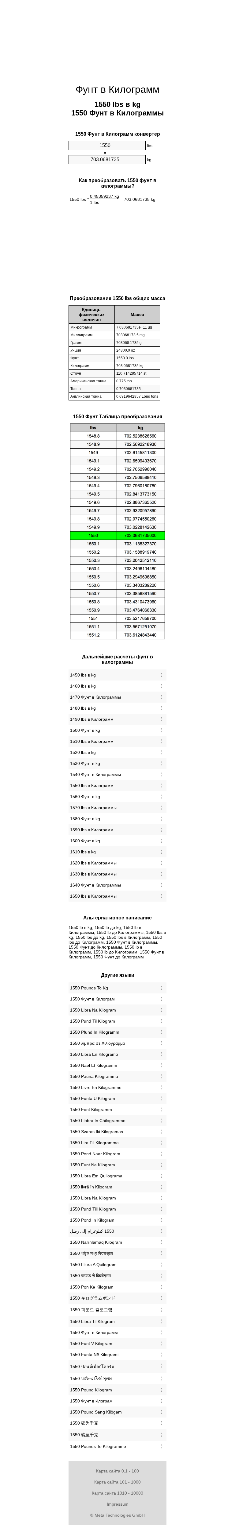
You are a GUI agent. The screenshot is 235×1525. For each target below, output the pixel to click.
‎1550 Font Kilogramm (91, 1109)
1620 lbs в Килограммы (93, 862)
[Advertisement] (117, 38)
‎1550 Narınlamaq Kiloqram (96, 1242)
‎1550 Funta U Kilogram (92, 1098)
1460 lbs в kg (83, 686)
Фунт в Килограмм (117, 89)
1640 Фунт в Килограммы (95, 885)
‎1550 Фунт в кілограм (91, 1400)
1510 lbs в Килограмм (92, 741)
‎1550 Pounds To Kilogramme (98, 1446)
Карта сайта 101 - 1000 (117, 1482)
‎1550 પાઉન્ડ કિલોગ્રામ (91, 1378)
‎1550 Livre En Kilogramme (95, 1087)
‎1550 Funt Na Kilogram (92, 1164)
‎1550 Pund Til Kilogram (92, 1021)
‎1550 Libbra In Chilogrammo (97, 1120)
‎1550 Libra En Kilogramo (94, 1054)
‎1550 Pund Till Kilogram (93, 1209)
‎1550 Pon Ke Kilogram (92, 1287)
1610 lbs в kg (83, 851)
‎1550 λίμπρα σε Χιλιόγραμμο (97, 1043)
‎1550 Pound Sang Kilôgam (96, 1412)
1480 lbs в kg (83, 708)
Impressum (118, 1504)
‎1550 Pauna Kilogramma (94, 1076)
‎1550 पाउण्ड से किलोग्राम (90, 1275)
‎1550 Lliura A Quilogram (93, 1264)
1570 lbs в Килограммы (93, 807)
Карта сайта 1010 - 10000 (117, 1493)
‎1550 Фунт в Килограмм (94, 1332)
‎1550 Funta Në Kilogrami (94, 1354)
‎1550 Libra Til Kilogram (92, 1321)
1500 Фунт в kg (85, 730)
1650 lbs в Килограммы (93, 896)
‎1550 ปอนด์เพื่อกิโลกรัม (92, 1366)
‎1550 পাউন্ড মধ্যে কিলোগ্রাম (91, 1253)
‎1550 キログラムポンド (92, 1298)
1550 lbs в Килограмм (92, 785)
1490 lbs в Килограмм (92, 719)
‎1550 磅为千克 (84, 1423)
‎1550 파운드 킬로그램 (91, 1309)
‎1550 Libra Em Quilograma (96, 1175)
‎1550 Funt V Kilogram (91, 1343)
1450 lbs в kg (83, 675)
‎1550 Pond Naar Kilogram (95, 1153)
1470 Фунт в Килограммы (95, 697)
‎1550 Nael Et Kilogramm (93, 1065)
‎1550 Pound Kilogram (91, 1389)
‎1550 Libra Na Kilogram (93, 1010)
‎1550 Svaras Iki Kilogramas (96, 1131)
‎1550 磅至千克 (84, 1434)
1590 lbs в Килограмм (92, 829)
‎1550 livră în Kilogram (91, 1186)
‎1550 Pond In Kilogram (92, 1220)
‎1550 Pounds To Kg (89, 987)
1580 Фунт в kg (85, 818)
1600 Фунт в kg (85, 840)
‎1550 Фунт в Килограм (92, 999)
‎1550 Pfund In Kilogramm (94, 1032)
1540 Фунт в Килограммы (95, 774)
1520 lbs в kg (83, 752)
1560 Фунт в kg (85, 796)
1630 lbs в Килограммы (93, 874)
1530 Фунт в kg (85, 763)
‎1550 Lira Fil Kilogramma (94, 1142)
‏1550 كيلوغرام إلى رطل (92, 1231)
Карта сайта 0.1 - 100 (117, 1470)
